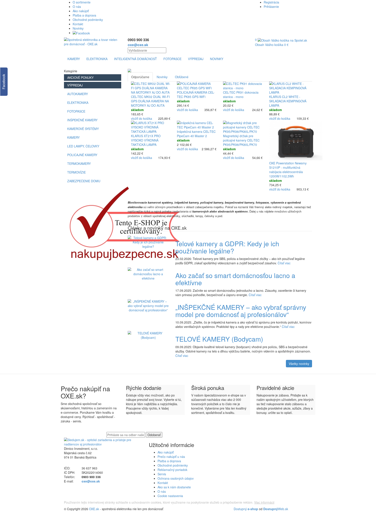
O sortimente (82, 2)
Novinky (78, 28)
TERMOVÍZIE (76, 172)
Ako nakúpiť (81, 11)
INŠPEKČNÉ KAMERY (82, 120)
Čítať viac (284, 263)
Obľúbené (181, 77)
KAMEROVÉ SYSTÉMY (83, 128)
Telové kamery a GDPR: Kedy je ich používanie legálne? (227, 247)
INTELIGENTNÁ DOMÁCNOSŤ (135, 59)
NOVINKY (216, 59)
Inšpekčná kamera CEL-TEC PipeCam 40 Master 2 (196, 133)
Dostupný (246, 509)
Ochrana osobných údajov (176, 478)
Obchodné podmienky (88, 19)
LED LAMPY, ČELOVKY (83, 146)
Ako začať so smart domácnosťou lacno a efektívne (235, 279)
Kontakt (78, 24)
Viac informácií (264, 502)
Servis (162, 474)
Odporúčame (140, 77)
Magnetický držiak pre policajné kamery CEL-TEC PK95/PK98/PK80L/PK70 (241, 140)
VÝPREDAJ (195, 59)
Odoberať (154, 435)
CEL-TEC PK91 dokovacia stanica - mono (240, 94)
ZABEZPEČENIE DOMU (83, 181)
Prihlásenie (271, 6)
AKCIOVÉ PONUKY (80, 77)
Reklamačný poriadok (172, 469)
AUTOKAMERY (77, 94)
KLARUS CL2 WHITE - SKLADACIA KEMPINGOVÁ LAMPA (287, 101)
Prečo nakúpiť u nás (171, 456)
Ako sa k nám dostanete (174, 487)
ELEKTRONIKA (96, 59)
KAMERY (73, 59)
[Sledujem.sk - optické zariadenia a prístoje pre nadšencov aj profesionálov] (103, 441)
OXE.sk (94, 509)
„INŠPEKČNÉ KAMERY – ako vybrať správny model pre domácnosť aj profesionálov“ (240, 310)
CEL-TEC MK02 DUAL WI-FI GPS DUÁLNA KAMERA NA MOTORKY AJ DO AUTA (150, 101)
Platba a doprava (84, 15)
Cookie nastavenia (170, 496)
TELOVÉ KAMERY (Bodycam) (219, 339)
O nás (77, 6)
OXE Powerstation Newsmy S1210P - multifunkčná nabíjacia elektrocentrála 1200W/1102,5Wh (288, 169)
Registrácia (271, 2)
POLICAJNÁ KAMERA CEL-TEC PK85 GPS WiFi (196, 94)
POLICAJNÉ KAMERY (82, 155)
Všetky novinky (299, 363)
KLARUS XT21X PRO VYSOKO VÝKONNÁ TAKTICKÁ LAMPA (146, 140)
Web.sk (275, 509)
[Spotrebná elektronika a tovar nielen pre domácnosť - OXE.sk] (92, 41)
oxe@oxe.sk (138, 44)
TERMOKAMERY (79, 163)
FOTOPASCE (172, 59)
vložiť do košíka (141, 118)
